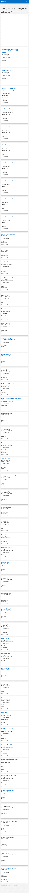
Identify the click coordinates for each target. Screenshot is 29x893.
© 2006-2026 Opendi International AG (8, 885)
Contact (17, 885)
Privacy (21, 885)
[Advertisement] (14, 30)
